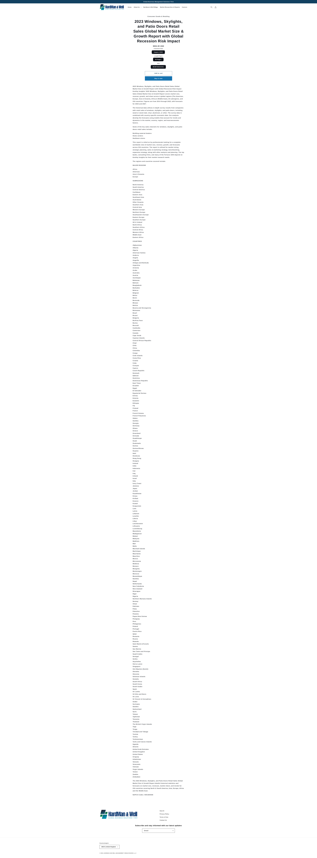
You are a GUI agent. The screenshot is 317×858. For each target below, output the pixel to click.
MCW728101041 (158, 67)
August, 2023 (158, 52)
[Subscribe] (173, 831)
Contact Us (163, 820)
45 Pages (158, 59)
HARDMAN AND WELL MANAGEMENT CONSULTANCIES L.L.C (120, 853)
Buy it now (158, 78)
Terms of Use (164, 817)
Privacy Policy (164, 814)
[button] (137, 7)
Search (162, 811)
